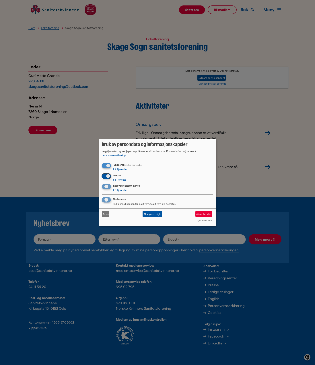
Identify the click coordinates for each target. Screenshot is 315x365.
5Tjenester (120, 190)
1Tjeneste (119, 179)
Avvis (105, 213)
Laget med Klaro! (204, 221)
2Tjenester (120, 168)
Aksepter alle (203, 213)
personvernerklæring (114, 154)
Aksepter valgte (152, 213)
